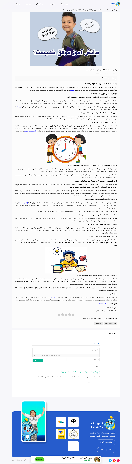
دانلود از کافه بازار (106, 442)
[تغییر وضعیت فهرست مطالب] (113, 78)
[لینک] (54, 355)
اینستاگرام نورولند (30, 131)
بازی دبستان (98, 323)
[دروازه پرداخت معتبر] (61, 439)
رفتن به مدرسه (23, 203)
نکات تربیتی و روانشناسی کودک (92, 10)
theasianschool (103, 304)
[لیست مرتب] (44, 355)
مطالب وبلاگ (64, 4)
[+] (59, 355)
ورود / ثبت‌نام (40, 4)
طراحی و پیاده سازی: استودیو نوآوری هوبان (23, 460)
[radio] (73, 314)
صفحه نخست (105, 10)
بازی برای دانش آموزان (110, 323)
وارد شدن (95, 344)
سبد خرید (28, 4)
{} (57, 355)
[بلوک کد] (52, 355)
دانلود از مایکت (106, 450)
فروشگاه (17, 4)
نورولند (72, 90)
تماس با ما (52, 4)
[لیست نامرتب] (47, 355)
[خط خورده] (42, 355)
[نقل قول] (49, 355)
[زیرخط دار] (39, 355)
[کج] (37, 355)
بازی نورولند (51, 297)
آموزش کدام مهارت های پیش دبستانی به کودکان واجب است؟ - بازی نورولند (80, 372)
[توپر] (34, 355)
